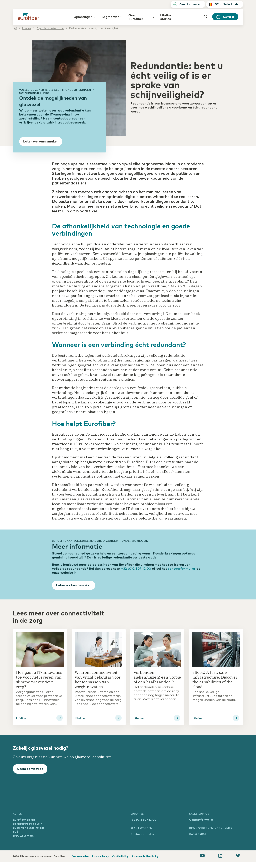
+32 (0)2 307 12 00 (136, 568)
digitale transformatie (50, 28)
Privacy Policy (100, 856)
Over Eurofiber (135, 17)
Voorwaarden (80, 856)
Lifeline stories (165, 17)
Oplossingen (83, 16)
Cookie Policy (120, 856)
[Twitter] (238, 856)
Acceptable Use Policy (145, 856)
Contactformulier (142, 834)
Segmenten (110, 16)
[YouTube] (202, 856)
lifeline (26, 28)
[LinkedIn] (220, 856)
